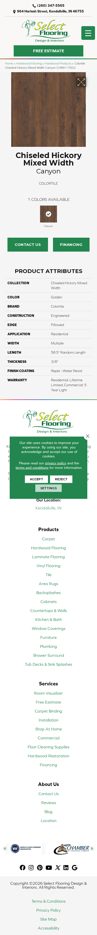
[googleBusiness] (74, 868)
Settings (48, 488)
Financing (71, 244)
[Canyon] (48, 214)
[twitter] (57, 868)
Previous (7, 214)
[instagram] (31, 868)
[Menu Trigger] (88, 33)
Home (9, 63)
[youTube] (49, 868)
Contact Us (28, 244)
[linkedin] (65, 868)
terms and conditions (32, 467)
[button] (48, 50)
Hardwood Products (58, 63)
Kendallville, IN (48, 508)
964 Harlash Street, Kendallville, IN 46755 (50, 11)
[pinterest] (40, 868)
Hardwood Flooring (29, 63)
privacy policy (55, 463)
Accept (36, 479)
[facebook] (22, 868)
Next (89, 214)
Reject (61, 479)
